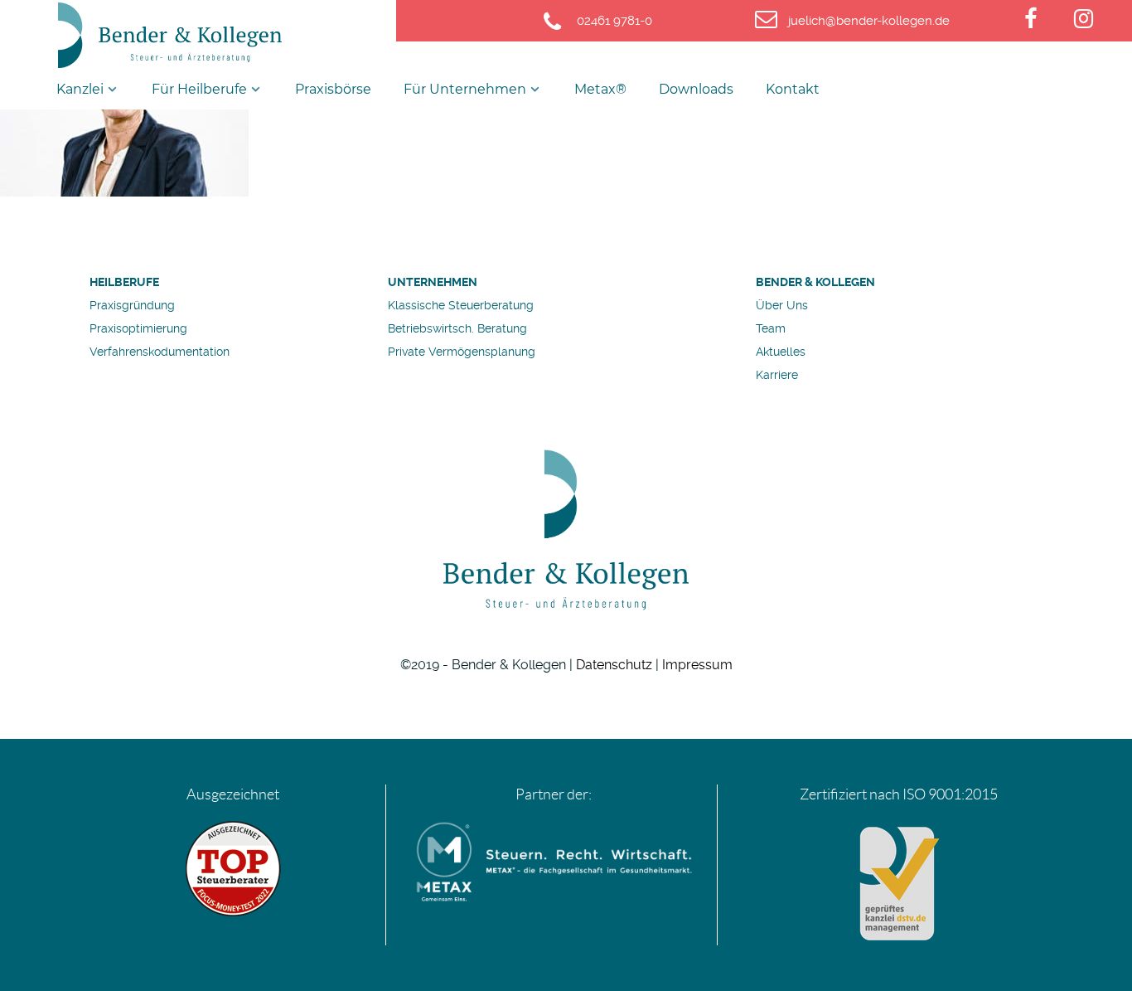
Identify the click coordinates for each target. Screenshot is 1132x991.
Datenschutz (614, 665)
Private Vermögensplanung (461, 351)
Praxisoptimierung (138, 328)
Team (771, 328)
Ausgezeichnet (232, 794)
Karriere (777, 374)
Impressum (697, 665)
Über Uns (782, 305)
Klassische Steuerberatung (461, 305)
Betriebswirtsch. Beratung (457, 328)
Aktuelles (780, 351)
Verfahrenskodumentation (159, 351)
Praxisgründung (132, 305)
